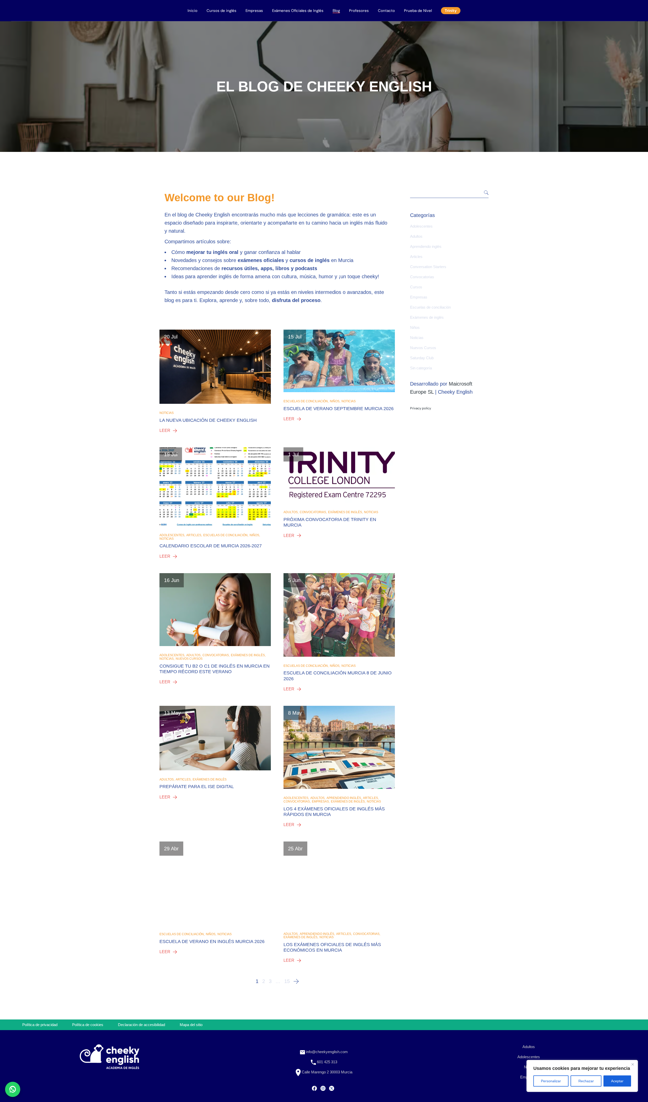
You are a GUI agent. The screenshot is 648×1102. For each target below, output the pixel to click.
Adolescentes (171, 535)
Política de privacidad (39, 1025)
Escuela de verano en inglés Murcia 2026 (212, 941)
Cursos (416, 287)
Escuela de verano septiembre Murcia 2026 (339, 408)
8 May (295, 713)
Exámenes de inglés (345, 512)
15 (287, 981)
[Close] (633, 1064)
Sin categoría (421, 368)
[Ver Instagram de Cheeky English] (323, 1088)
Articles (193, 535)
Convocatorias (313, 512)
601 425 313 (326, 1062)
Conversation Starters (428, 267)
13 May (172, 713)
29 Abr (171, 848)
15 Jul (294, 336)
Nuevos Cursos (189, 658)
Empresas (320, 801)
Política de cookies (87, 1025)
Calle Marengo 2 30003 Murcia (326, 1072)
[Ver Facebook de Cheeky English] (314, 1088)
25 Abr (295, 848)
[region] (582, 1076)
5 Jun (294, 580)
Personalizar (551, 1081)
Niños (334, 401)
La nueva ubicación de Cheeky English (208, 420)
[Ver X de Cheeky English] (331, 1088)
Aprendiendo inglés (344, 798)
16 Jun (171, 580)
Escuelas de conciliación (306, 401)
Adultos (291, 512)
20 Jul (170, 336)
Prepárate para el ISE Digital (196, 786)
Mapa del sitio (191, 1025)
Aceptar (617, 1081)
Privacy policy (420, 408)
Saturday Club (422, 358)
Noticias (166, 413)
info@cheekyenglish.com (326, 1052)
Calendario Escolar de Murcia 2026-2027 (210, 545)
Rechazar (586, 1081)
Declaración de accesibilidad (141, 1025)
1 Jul (293, 454)
